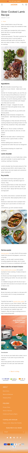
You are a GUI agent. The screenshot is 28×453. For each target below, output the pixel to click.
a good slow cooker (18, 301)
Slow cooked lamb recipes (8, 270)
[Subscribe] (23, 432)
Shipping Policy (7, 397)
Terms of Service (7, 410)
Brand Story (6, 391)
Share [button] (4, 21)
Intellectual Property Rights (10, 414)
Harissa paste (5, 253)
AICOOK (7, 449)
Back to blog (15, 371)
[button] (2, 4)
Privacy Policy (6, 407)
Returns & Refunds (8, 394)
